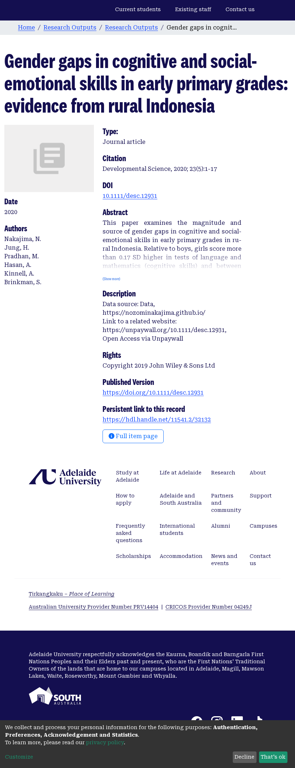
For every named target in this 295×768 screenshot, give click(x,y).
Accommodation (181, 556)
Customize (19, 757)
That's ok (273, 757)
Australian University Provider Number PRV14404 (93, 607)
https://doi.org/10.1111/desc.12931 (153, 392)
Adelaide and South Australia (181, 499)
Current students (138, 9)
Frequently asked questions (130, 533)
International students (177, 529)
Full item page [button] (136, 436)
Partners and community (226, 503)
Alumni (220, 526)
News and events (224, 559)
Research (223, 473)
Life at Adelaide (180, 473)
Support (261, 496)
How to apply (125, 499)
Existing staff (193, 9)
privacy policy (105, 742)
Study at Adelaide (127, 476)
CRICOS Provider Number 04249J (208, 607)
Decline (244, 757)
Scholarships (133, 556)
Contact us (240, 9)
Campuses (263, 526)
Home (26, 27)
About (258, 473)
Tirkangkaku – (71, 594)
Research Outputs (70, 27)
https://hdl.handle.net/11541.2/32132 (157, 419)
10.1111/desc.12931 (130, 195)
